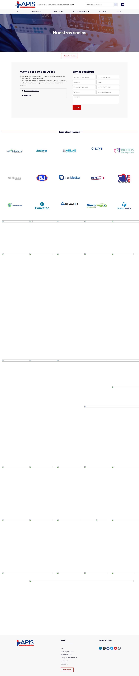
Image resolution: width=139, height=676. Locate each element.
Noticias (101, 11)
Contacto (119, 11)
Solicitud (27, 95)
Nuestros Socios (58, 11)
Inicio (18, 11)
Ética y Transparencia (80, 11)
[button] (43, 91)
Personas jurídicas (31, 91)
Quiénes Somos (35, 11)
